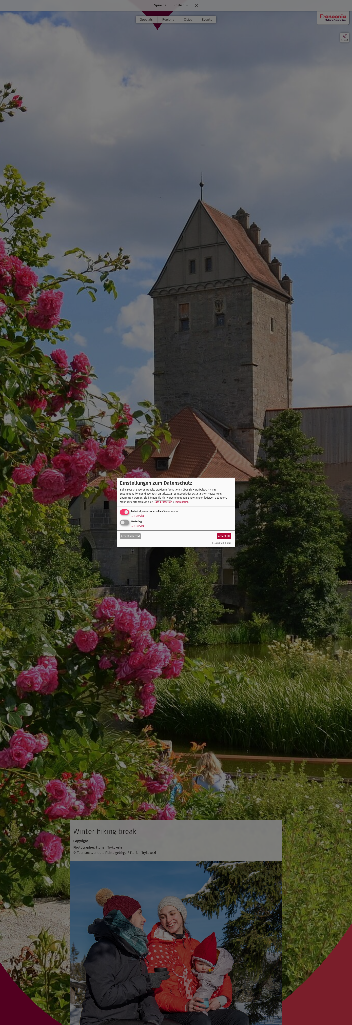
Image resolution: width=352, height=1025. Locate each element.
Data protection (163, 502)
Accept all (224, 536)
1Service (137, 515)
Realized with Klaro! (221, 543)
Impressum (181, 502)
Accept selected (130, 536)
